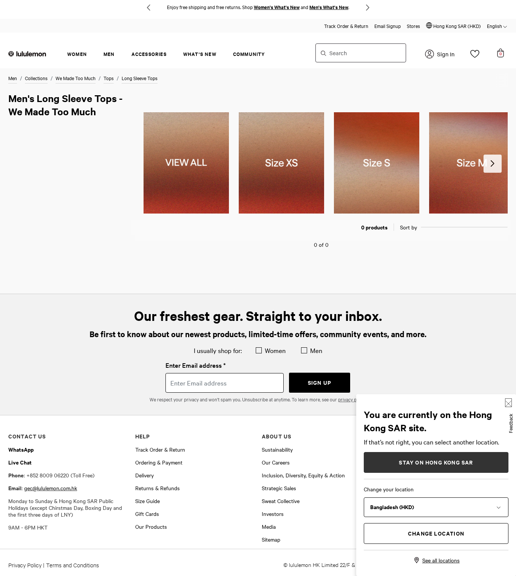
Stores (413, 25)
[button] (453, 25)
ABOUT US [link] (276, 436)
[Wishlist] (474, 56)
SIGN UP (319, 382)
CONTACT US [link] (27, 436)
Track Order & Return (346, 25)
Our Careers (276, 462)
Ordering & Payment (158, 462)
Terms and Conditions (72, 564)
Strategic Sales (279, 488)
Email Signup (387, 25)
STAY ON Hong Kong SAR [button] (436, 462)
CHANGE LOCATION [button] (436, 533)
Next (368, 8)
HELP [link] (142, 436)
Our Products (151, 526)
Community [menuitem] (249, 53)
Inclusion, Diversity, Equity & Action (303, 475)
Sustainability (277, 449)
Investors (273, 513)
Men (12, 77)
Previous (148, 8)
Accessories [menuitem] (149, 53)
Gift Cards (147, 513)
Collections (36, 77)
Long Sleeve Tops (140, 77)
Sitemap (271, 539)
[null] (186, 163)
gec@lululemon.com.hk (50, 488)
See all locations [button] (441, 560)
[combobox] (360, 52)
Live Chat (20, 462)
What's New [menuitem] (199, 53)
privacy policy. (352, 399)
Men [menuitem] (109, 53)
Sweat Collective (281, 501)
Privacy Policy (25, 564)
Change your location (389, 489)
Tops (109, 77)
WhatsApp (21, 449)
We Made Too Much (76, 77)
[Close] (508, 403)
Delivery (144, 475)
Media (269, 526)
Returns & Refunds (157, 488)
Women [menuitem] (77, 53)
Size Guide (147, 501)
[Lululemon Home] (27, 53)
